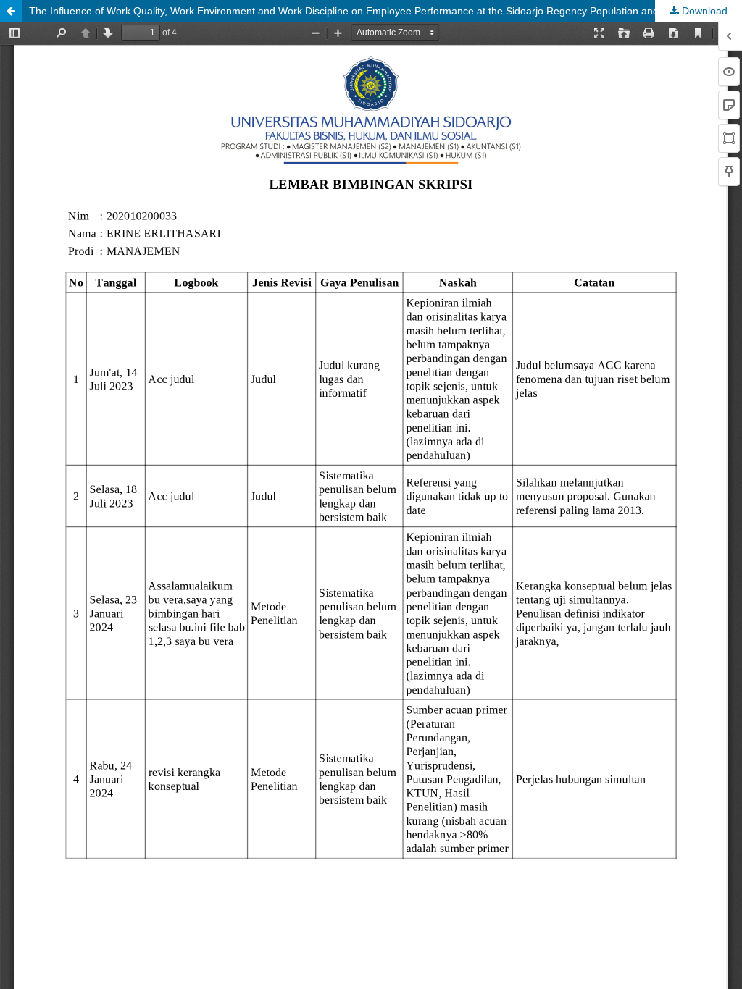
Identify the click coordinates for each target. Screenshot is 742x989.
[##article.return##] (11, 11)
